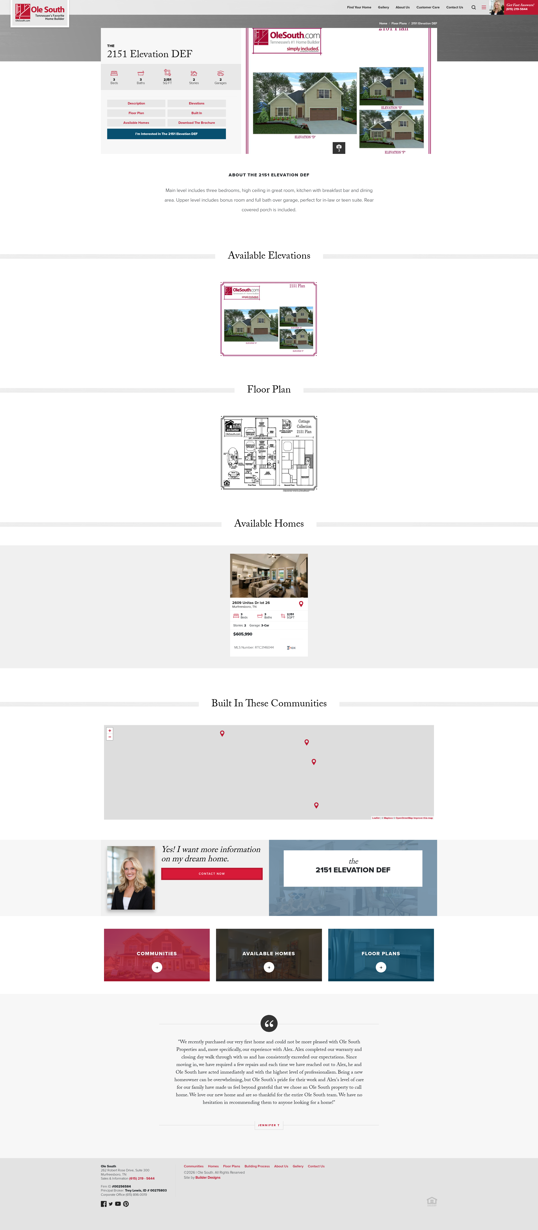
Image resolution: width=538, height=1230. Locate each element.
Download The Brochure (196, 123)
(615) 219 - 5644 (142, 1178)
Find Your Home (359, 7)
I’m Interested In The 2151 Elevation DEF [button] (166, 134)
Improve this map (423, 817)
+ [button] (109, 730)
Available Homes (136, 123)
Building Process (257, 1166)
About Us (403, 7)
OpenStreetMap (404, 817)
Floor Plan (136, 113)
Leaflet (376, 817)
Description (136, 103)
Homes (213, 1166)
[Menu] (484, 7)
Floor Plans (399, 23)
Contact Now (212, 874)
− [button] (109, 737)
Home (383, 23)
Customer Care (428, 7)
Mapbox (388, 817)
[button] (473, 13)
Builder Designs (207, 1177)
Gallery (383, 7)
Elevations (196, 103)
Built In (196, 113)
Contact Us (454, 7)
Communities (194, 1166)
